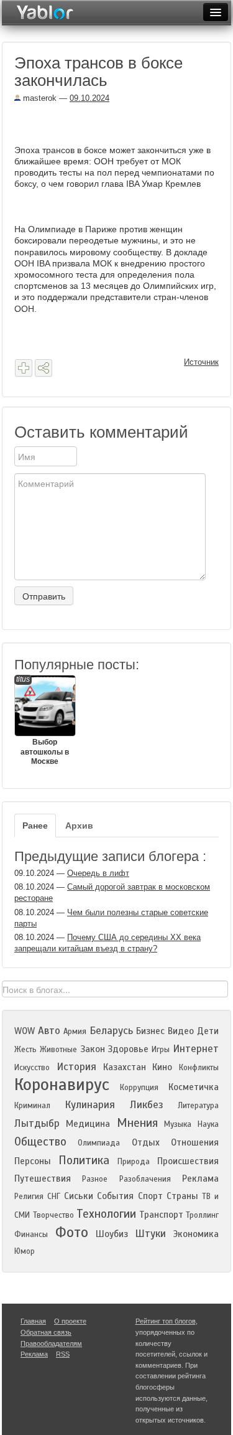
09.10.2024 (89, 98)
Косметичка (193, 1087)
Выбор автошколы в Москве (42, 720)
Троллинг (202, 1215)
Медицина (88, 1123)
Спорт (150, 1196)
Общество (40, 1141)
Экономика (196, 1234)
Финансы (31, 1235)
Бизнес (150, 1031)
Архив (79, 825)
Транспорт (161, 1214)
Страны (182, 1196)
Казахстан (124, 1067)
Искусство (32, 1068)
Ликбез (146, 1104)
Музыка (177, 1124)
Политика (83, 1160)
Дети (208, 1031)
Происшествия (188, 1161)
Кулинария (90, 1104)
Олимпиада (99, 1143)
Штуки (150, 1233)
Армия (74, 1032)
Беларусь (111, 1030)
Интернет (196, 1048)
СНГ (53, 1197)
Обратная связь (46, 1332)
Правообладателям (51, 1343)
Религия (28, 1197)
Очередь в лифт (98, 873)
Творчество (53, 1215)
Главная (33, 1321)
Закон (92, 1049)
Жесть (25, 1050)
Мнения (137, 1123)
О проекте (70, 1321)
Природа (133, 1162)
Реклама (200, 1178)
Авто (49, 1030)
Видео (181, 1031)
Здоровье (127, 1049)
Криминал (32, 1106)
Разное (94, 1179)
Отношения (195, 1142)
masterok (39, 98)
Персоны (32, 1161)
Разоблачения (145, 1179)
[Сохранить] (23, 368)
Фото (71, 1232)
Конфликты (199, 1068)
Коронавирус (61, 1084)
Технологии (106, 1214)
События (115, 1196)
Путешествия (42, 1178)
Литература (198, 1106)
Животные (58, 1050)
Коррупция (139, 1088)
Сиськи (78, 1196)
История (76, 1066)
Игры (161, 1050)
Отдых (146, 1142)
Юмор (24, 1251)
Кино (162, 1067)
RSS (63, 1354)
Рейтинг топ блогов (165, 1321)
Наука (208, 1124)
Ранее (35, 825)
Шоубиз (112, 1234)
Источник (201, 362)
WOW (24, 1031)
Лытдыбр (37, 1123)
